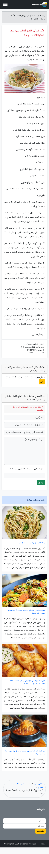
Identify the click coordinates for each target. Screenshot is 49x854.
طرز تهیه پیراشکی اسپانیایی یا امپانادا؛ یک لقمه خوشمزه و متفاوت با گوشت (27, 682)
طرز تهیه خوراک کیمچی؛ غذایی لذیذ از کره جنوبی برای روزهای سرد (24, 752)
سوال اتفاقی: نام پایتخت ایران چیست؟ (27, 469)
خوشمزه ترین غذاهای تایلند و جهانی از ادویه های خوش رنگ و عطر (26, 612)
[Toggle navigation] (5, 4)
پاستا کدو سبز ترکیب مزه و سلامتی (32, 542)
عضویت (40, 831)
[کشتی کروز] (39, 4)
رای (41, 381)
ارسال (40, 482)
